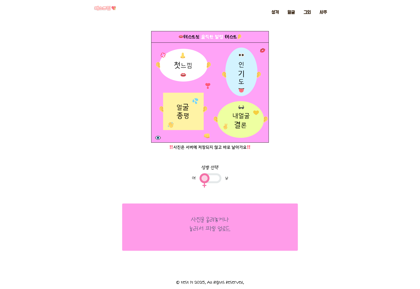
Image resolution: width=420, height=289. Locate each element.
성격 (275, 12)
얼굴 (291, 12)
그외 (307, 12)
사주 (323, 12)
